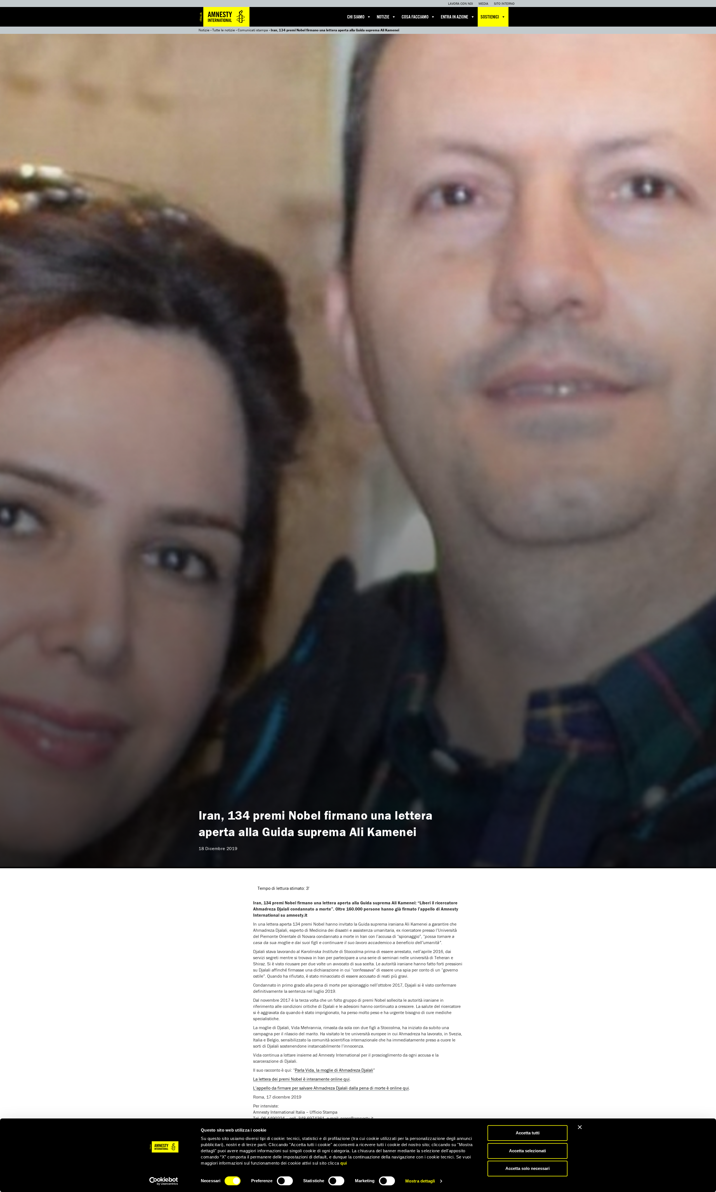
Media (483, 3)
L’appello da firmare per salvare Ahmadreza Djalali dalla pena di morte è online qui (331, 1088)
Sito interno (504, 3)
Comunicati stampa (253, 30)
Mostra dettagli (420, 1181)
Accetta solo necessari (527, 1168)
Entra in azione (454, 17)
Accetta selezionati (527, 1150)
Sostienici (490, 17)
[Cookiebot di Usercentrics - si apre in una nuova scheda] (163, 1181)
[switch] (285, 1180)
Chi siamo (355, 17)
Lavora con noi (460, 3)
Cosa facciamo (415, 17)
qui (343, 1163)
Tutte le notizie (223, 30)
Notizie (383, 17)
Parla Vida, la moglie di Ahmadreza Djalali (334, 1070)
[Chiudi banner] (580, 1127)
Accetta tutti (528, 1132)
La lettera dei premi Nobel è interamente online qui (301, 1079)
